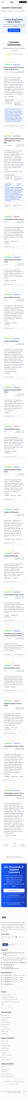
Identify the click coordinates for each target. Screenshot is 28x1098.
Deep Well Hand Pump (6, 995)
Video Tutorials (4, 1050)
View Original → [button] (8, 654)
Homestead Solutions (6, 1017)
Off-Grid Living (4, 1020)
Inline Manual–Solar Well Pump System (10, 1002)
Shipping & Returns (6, 1059)
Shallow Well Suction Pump (7, 997)
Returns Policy (12, 1084)
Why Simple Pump (5, 1015)
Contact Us (3, 1052)
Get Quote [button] (24, 2)
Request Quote (4, 1031)
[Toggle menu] (2, 2)
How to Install (4, 1043)
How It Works (4, 1026)
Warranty (3, 1057)
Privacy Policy (14, 1081)
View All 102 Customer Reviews (14, 857)
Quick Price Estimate (6, 1029)
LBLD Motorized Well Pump (6, 1006)
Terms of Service (7, 1081)
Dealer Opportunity (5, 1073)
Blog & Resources (5, 1069)
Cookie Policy (21, 1081)
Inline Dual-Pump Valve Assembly (9, 999)
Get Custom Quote (14, 890)
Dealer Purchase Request (7, 1076)
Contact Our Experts (14, 895)
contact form (22, 962)
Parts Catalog (4, 1033)
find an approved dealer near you (15, 903)
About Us (3, 1067)
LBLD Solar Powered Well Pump (7, 1008)
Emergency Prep (5, 1024)
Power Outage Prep (5, 1022)
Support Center (5, 1041)
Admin (17, 1084)
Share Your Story (14, 30)
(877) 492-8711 (17, 902)
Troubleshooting (5, 1048)
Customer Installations (6, 1055)
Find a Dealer (4, 1071)
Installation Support (6, 1045)
